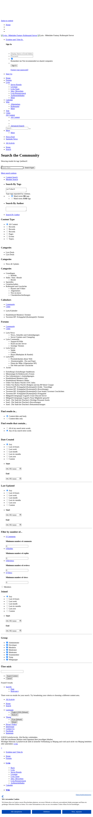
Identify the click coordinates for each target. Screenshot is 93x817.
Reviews (10, 561)
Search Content (12, 676)
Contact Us (10, 729)
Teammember (14, 655)
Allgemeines (15, 104)
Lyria (8, 82)
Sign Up (9, 74)
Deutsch (14, 715)
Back (13, 768)
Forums (9, 80)
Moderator (13, 650)
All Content (15, 117)
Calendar (9, 100)
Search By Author (13, 215)
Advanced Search (17, 126)
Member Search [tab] (12, 179)
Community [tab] (10, 304)
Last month (13, 452)
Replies (9, 549)
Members (7, 587)
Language (9, 710)
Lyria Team (15, 89)
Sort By (9, 687)
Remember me (16, 61)
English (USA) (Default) (20, 712)
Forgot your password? (19, 70)
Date (12, 689)
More (13, 98)
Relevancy (15, 691)
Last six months (15, 454)
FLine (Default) (17, 719)
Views (9, 573)
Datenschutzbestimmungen (83, 795)
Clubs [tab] (8, 307)
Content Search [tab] (12, 177)
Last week (13, 449)
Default (14, 722)
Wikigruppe (13, 660)
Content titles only (16, 419)
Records (12, 227)
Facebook (9, 731)
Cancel (9, 678)
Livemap (14, 87)
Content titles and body (18, 416)
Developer (13, 645)
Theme (8, 717)
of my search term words (19, 428)
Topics (11, 239)
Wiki (7, 102)
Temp (11, 657)
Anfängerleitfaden (17, 95)
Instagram (9, 733)
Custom (12, 459)
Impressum (10, 727)
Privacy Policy (11, 724)
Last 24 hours (14, 447)
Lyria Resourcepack (18, 93)
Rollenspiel (15, 106)
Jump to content (7, 21)
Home (8, 78)
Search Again (29, 168)
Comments (11, 537)
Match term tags (21, 196)
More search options (8, 173)
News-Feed (10, 137)
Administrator (14, 643)
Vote (7, 111)
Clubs (8, 113)
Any (10, 444)
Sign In (14, 65)
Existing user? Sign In (15, 40)
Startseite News (12, 139)
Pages (11, 234)
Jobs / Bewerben (17, 91)
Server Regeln (16, 85)
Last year (12, 456)
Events (11, 236)
